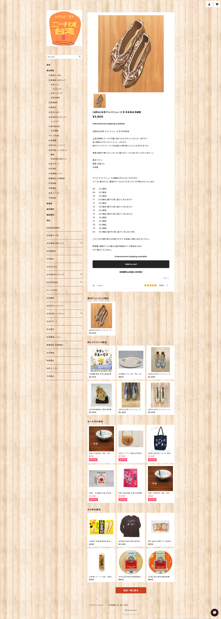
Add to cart (131, 264)
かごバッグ (57, 89)
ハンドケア (55, 121)
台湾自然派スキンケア (58, 117)
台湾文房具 (55, 98)
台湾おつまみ (54, 112)
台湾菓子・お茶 (55, 75)
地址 (48, 220)
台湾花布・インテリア (57, 145)
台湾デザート (54, 164)
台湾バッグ (55, 84)
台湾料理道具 (54, 126)
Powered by (128, 614)
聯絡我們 (50, 215)
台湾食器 (52, 183)
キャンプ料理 (54, 135)
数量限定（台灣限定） (57, 178)
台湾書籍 (52, 140)
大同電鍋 (54, 131)
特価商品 (52, 188)
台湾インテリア (57, 93)
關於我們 (50, 209)
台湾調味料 (53, 102)
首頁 (48, 65)
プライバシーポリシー (97, 605)
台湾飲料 (52, 107)
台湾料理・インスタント (58, 150)
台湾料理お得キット (59, 159)
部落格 (49, 203)
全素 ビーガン (54, 193)
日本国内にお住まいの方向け (130, 272)
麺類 (52, 154)
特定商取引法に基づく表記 (118, 605)
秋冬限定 (52, 169)
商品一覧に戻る (131, 590)
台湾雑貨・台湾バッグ (57, 80)
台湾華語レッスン (56, 173)
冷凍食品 (52, 198)
